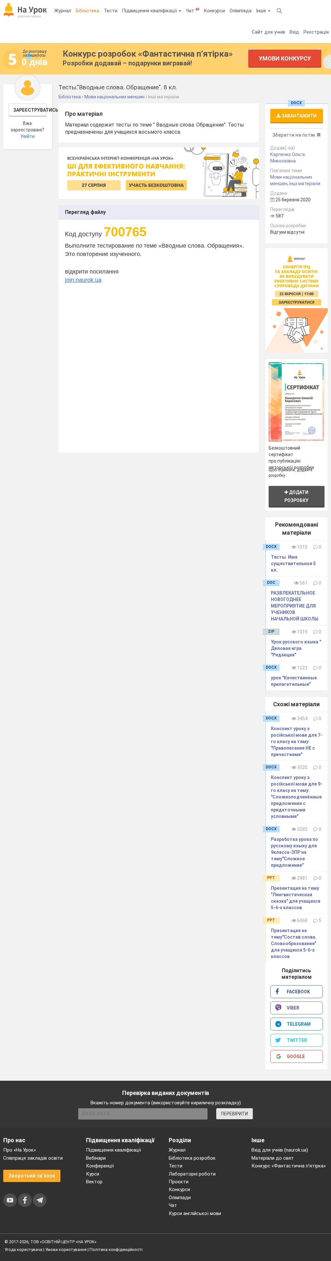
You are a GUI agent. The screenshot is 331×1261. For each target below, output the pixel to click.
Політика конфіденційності (116, 1249)
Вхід (294, 32)
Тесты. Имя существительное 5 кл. (293, 563)
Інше (261, 11)
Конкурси (214, 11)
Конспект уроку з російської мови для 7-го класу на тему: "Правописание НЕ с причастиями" (296, 741)
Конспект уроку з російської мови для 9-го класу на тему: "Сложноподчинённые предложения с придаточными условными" (296, 797)
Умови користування (66, 1249)
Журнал (62, 11)
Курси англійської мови (195, 1213)
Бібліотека (87, 11)
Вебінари (96, 1158)
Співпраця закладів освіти (33, 1158)
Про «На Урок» (19, 1150)
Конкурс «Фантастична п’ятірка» (288, 1166)
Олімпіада (240, 11)
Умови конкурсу (285, 58)
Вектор (94, 1182)
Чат (192, 10)
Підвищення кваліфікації (150, 11)
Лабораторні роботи (192, 1174)
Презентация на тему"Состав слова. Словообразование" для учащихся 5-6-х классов (293, 943)
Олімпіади (180, 1197)
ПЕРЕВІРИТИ (234, 1113)
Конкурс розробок (148, 54)
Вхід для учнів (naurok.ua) (279, 1150)
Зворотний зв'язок (31, 1176)
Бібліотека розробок (192, 1158)
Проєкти (178, 1182)
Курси (92, 1174)
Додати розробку (296, 496)
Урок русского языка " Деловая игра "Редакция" (296, 648)
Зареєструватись (30, 110)
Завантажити (298, 115)
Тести (110, 11)
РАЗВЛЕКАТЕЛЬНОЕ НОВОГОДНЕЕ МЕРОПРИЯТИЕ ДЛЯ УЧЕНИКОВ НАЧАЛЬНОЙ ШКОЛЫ (294, 605)
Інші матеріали (304, 183)
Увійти (27, 136)
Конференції (100, 1166)
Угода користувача (23, 1249)
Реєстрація (316, 32)
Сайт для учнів (268, 32)
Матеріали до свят (272, 1158)
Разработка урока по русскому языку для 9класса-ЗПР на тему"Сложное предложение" (294, 852)
